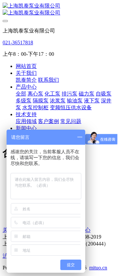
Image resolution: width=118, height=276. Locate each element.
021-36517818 (18, 42)
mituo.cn (98, 267)
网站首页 (26, 66)
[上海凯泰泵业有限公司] (59, 9)
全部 (21, 93)
